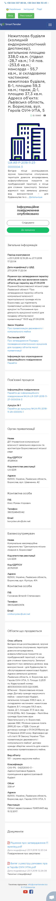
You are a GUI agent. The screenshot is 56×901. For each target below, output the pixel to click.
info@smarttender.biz (38, 884)
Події (39, 9)
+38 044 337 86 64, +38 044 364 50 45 (26, 3)
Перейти (12, 363)
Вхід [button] (10, 16)
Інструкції (29, 9)
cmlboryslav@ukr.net (18, 614)
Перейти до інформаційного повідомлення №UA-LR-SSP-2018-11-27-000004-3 (27, 396)
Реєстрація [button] (26, 16)
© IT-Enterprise (28, 887)
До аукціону (28, 230)
